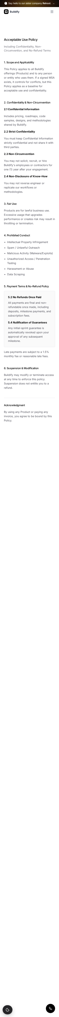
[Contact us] (50, 1008)
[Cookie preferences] (7, 1009)
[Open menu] (52, 12)
